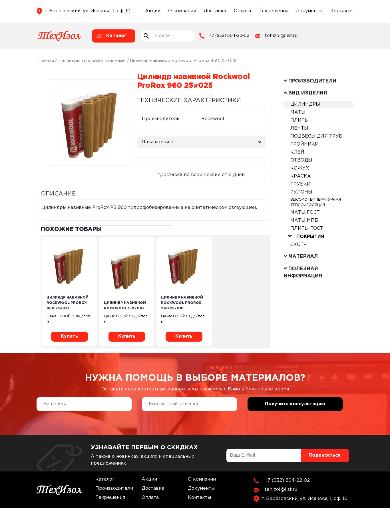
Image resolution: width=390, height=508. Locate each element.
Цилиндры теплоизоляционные (92, 61)
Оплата (242, 11)
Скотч (298, 245)
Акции (152, 11)
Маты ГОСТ (305, 212)
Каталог (104, 479)
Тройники (304, 144)
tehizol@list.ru (281, 36)
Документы (309, 11)
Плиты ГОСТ (306, 228)
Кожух (299, 168)
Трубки (300, 184)
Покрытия (310, 237)
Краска (300, 176)
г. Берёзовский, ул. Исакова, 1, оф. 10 (87, 11)
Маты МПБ (304, 220)
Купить (69, 336)
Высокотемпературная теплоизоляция (315, 202)
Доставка (215, 11)
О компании (182, 11)
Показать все (157, 142)
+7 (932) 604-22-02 (229, 35)
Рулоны (301, 192)
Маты (297, 112)
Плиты (299, 120)
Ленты (299, 128)
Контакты (341, 11)
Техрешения (273, 11)
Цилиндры (305, 104)
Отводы (301, 160)
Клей (297, 152)
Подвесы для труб (316, 136)
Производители (114, 488)
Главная (45, 61)
